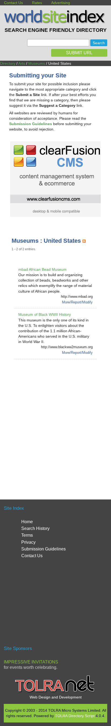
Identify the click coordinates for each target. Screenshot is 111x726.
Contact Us (13, 3)
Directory (7, 63)
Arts (21, 63)
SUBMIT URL (79, 52)
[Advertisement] (55, 422)
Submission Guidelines (43, 549)
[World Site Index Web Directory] (55, 22)
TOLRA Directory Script (75, 716)
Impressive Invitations (31, 662)
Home (27, 521)
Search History (35, 528)
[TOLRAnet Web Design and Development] (55, 692)
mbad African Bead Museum (42, 269)
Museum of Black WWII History (44, 314)
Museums (36, 63)
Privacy (28, 542)
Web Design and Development (56, 697)
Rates (37, 3)
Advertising (60, 3)
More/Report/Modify (77, 302)
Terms (27, 535)
